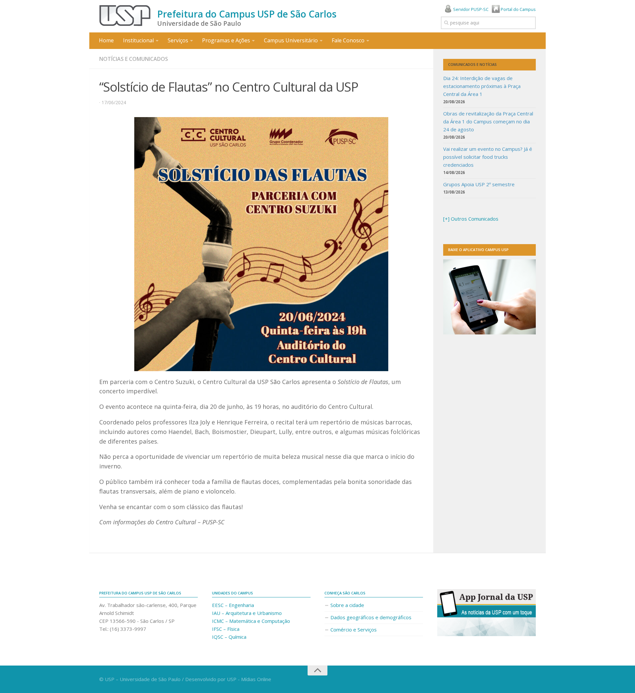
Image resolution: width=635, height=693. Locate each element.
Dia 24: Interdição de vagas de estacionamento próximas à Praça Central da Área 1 (482, 86)
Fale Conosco (348, 40)
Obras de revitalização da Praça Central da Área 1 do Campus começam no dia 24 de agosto (488, 121)
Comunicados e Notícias (472, 64)
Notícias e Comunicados (133, 59)
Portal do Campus (518, 9)
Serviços (178, 40)
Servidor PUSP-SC (470, 9)
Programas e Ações (226, 40)
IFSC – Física (225, 629)
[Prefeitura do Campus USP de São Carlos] (124, 15)
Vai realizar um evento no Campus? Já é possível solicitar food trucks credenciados (487, 157)
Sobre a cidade (347, 605)
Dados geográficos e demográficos (370, 617)
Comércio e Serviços (353, 629)
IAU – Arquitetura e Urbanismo (247, 613)
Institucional (138, 40)
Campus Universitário (291, 40)
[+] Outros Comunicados (470, 218)
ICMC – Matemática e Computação (251, 621)
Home (106, 40)
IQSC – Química (229, 636)
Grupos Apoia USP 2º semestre (479, 184)
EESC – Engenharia (233, 605)
